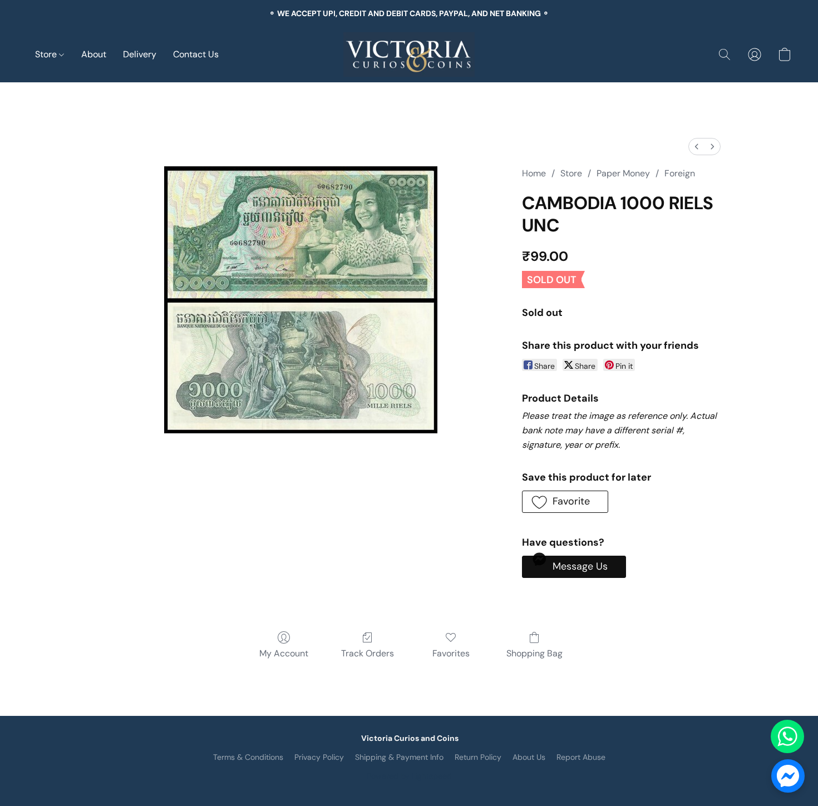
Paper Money (623, 173)
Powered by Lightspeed (409, 776)
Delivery (139, 54)
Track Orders (367, 653)
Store (47, 54)
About (93, 54)
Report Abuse (580, 757)
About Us (529, 757)
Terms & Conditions (248, 757)
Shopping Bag (534, 653)
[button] (409, 54)
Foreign (679, 173)
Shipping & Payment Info (399, 757)
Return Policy (478, 757)
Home (534, 173)
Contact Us (196, 54)
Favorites (451, 653)
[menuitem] (696, 147)
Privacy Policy (319, 757)
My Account (283, 653)
